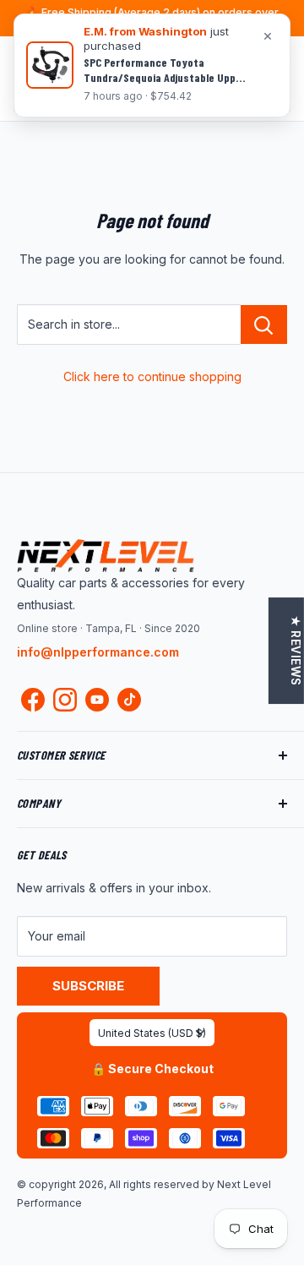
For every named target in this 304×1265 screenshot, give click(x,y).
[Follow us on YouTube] (97, 700)
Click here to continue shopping (152, 376)
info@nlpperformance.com (98, 652)
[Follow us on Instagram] (65, 703)
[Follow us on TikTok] (129, 700)
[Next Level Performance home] (105, 555)
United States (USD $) (152, 1033)
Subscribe (88, 986)
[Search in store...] (264, 324)
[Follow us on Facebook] (33, 703)
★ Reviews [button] (295, 650)
